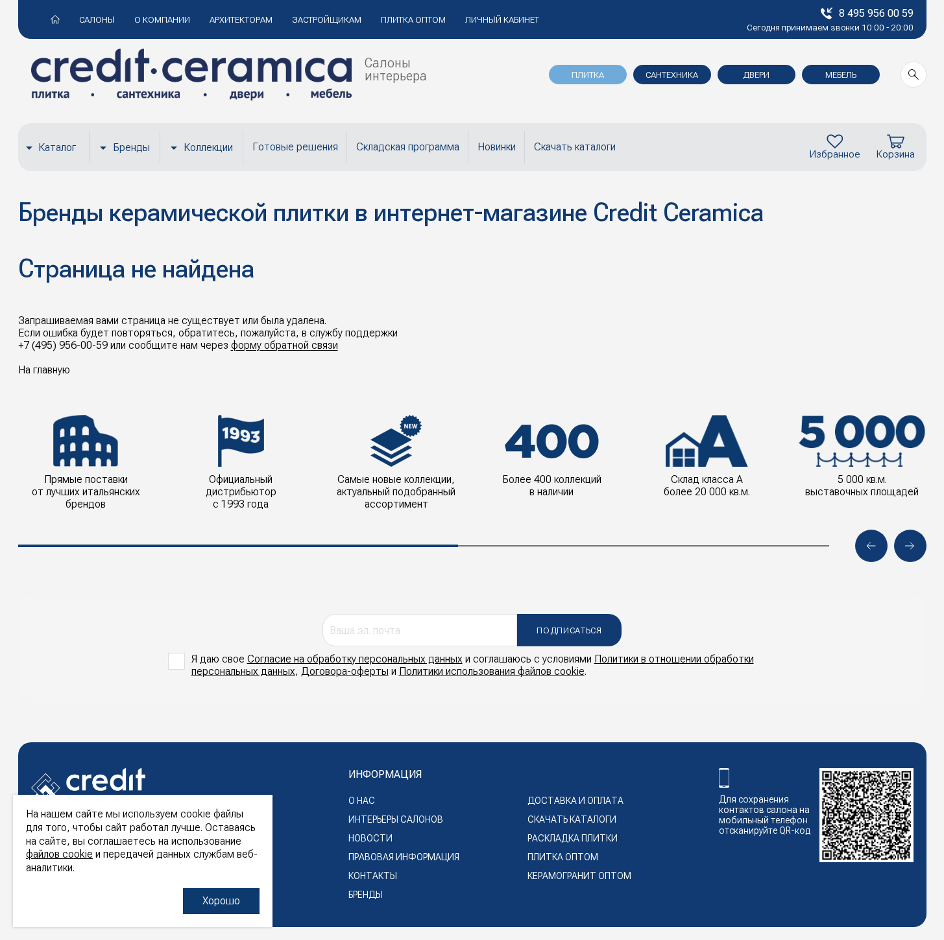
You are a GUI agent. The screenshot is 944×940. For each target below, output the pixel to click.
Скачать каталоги (575, 147)
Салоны (97, 20)
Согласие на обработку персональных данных (355, 659)
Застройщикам (326, 20)
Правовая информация (403, 857)
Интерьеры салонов (395, 819)
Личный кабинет (502, 20)
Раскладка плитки (572, 838)
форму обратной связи (284, 345)
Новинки (497, 147)
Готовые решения (295, 147)
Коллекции (208, 147)
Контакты (372, 876)
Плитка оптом (413, 20)
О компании (162, 20)
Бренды (131, 147)
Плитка (588, 75)
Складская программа (407, 147)
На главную (44, 370)
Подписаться (569, 630)
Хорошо (221, 901)
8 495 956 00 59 (876, 13)
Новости (370, 838)
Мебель (840, 75)
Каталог (57, 147)
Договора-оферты (345, 671)
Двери (756, 75)
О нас (361, 800)
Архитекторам (241, 20)
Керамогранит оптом (579, 876)
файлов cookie (59, 854)
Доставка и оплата (575, 800)
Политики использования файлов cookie (492, 671)
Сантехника (672, 75)
